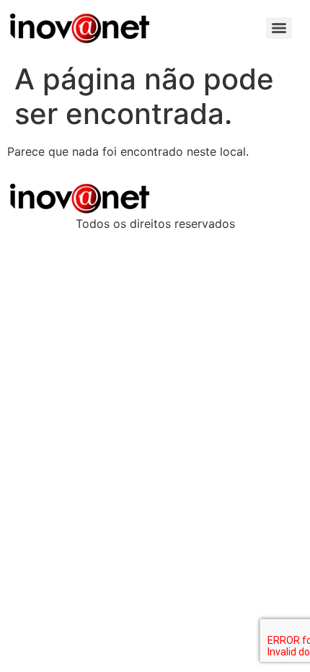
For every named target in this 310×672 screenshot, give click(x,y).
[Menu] (279, 28)
